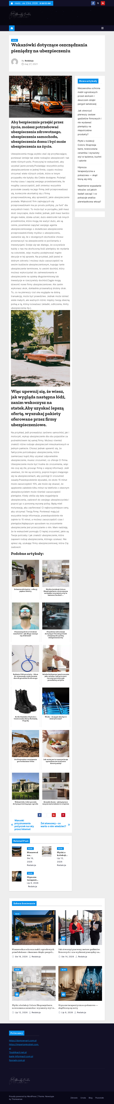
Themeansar (17, 1099)
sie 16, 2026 (21, 956)
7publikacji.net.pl (18, 1052)
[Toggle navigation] (102, 28)
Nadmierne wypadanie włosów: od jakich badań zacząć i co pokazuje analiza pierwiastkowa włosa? (89, 193)
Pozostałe (99, 1098)
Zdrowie (74, 1098)
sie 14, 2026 (68, 956)
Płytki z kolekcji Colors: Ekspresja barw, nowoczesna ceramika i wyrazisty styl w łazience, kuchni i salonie (33, 1008)
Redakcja (29, 61)
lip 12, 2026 (21, 1012)
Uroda (83, 1098)
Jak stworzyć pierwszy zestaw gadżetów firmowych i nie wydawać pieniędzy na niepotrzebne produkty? (89, 122)
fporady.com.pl (17, 1060)
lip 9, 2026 (33, 883)
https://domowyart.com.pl (23, 1040)
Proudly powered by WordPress (23, 1096)
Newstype (49, 1096)
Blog (15, 40)
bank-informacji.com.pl (21, 1056)
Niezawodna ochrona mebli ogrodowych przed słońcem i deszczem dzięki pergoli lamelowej (89, 96)
